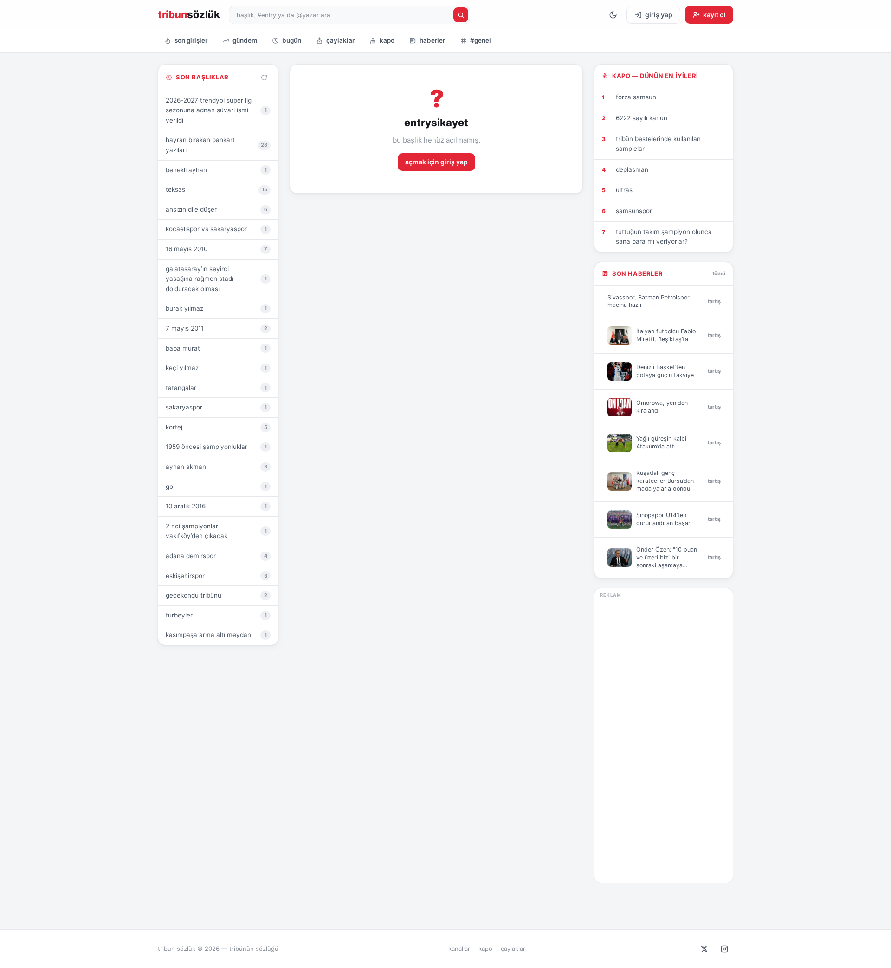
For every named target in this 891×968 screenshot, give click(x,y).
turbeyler (216, 615)
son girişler (190, 40)
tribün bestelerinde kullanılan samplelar (658, 144)
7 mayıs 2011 (216, 328)
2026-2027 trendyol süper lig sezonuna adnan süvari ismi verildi (216, 110)
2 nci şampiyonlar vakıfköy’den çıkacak (216, 531)
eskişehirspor (216, 575)
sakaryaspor (216, 407)
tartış (714, 301)
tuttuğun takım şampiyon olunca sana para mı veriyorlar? (664, 237)
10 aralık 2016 (216, 506)
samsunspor (634, 210)
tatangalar (216, 387)
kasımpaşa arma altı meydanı (216, 634)
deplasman (632, 169)
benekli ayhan (216, 170)
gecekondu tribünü (216, 595)
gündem (244, 40)
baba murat (216, 348)
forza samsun (636, 97)
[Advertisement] (663, 737)
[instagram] (724, 949)
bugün (291, 40)
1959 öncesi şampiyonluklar (216, 446)
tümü (718, 273)
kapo (387, 40)
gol (216, 486)
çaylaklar (340, 40)
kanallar (459, 948)
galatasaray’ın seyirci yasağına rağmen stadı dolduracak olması (216, 278)
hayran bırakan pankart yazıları (216, 145)
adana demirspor (216, 555)
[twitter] (704, 949)
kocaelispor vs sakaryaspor (216, 229)
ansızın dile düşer (216, 209)
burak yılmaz (216, 308)
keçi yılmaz (216, 367)
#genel (480, 40)
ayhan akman (216, 466)
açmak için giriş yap (436, 162)
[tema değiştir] (613, 15)
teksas (216, 189)
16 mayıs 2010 (216, 249)
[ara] (460, 14)
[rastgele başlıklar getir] (264, 77)
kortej (216, 427)
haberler (432, 40)
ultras (624, 190)
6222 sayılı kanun (641, 118)
